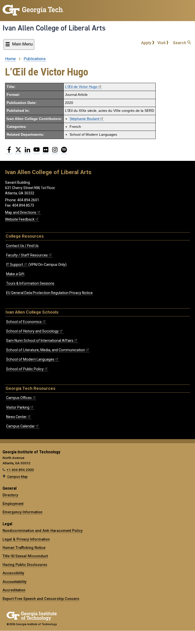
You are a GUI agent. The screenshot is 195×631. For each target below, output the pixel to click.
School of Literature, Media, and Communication (45, 350)
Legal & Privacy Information (26, 539)
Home (10, 58)
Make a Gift (15, 274)
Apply (146, 42)
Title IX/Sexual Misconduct (25, 556)
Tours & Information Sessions (30, 283)
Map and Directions (20, 212)
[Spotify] (64, 151)
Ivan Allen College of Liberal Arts (54, 28)
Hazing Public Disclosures (25, 565)
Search (180, 42)
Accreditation (14, 590)
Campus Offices (19, 398)
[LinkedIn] (27, 151)
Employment (13, 504)
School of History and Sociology (32, 331)
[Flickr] (46, 151)
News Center (16, 417)
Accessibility (13, 573)
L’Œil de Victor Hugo (81, 87)
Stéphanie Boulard (84, 119)
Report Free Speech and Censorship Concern (41, 599)
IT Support (14, 265)
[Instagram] (55, 151)
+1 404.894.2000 (20, 470)
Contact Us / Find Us (22, 246)
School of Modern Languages (30, 359)
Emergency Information (22, 512)
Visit (162, 42)
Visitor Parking (17, 407)
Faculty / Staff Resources (27, 255)
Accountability (14, 582)
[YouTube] (37, 151)
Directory (10, 495)
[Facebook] (9, 151)
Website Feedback (20, 219)
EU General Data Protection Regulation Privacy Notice (49, 293)
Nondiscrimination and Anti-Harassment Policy (43, 531)
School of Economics (24, 322)
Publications (35, 58)
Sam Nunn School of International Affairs (39, 340)
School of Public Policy (25, 369)
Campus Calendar (20, 426)
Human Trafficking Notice (24, 548)
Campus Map (17, 476)
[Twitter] (18, 151)
